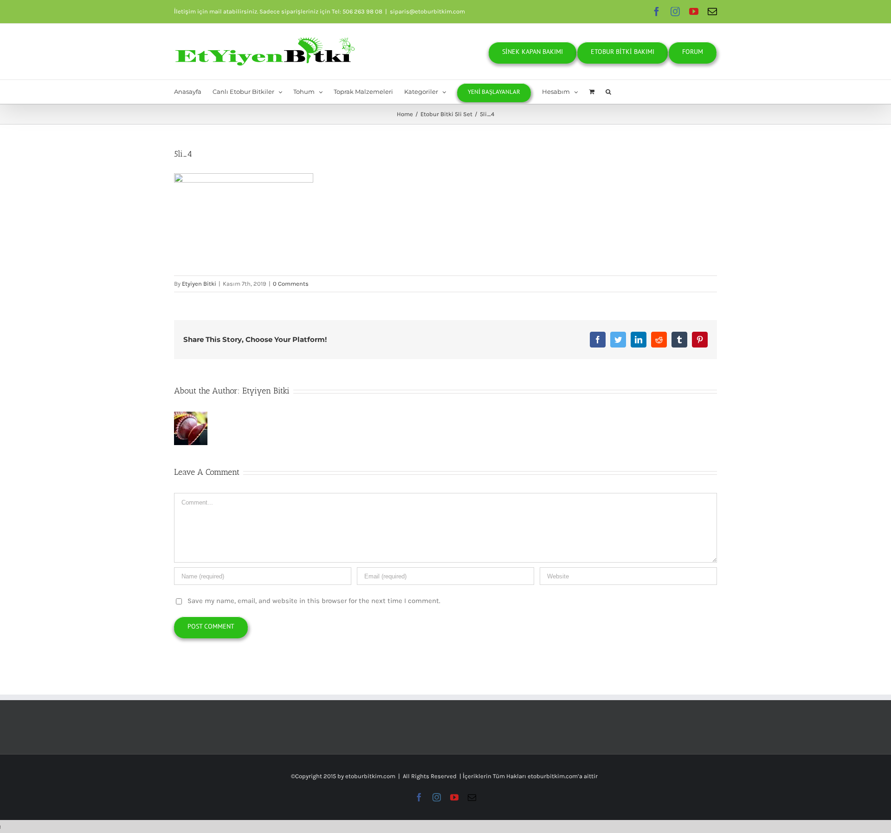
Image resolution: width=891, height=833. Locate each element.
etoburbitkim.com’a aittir (562, 776)
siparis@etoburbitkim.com (427, 11)
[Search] (608, 92)
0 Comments (291, 283)
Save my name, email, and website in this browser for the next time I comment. (313, 601)
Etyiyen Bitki (199, 283)
